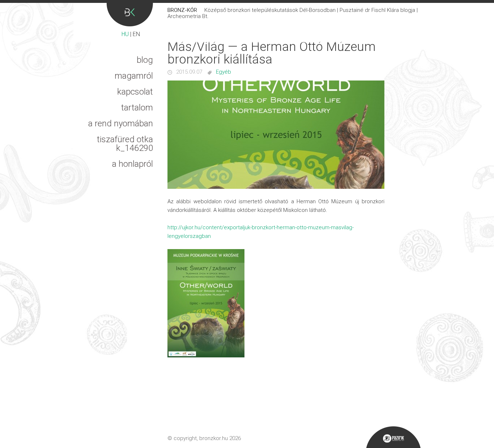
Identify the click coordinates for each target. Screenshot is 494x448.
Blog (145, 60)
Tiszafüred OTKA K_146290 (125, 143)
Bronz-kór (129, 14)
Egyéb (223, 72)
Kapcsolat (135, 92)
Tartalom (137, 108)
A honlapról (132, 164)
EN (136, 34)
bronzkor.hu (213, 438)
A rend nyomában (120, 123)
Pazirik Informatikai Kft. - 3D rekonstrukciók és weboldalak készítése (393, 437)
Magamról (134, 76)
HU (125, 34)
